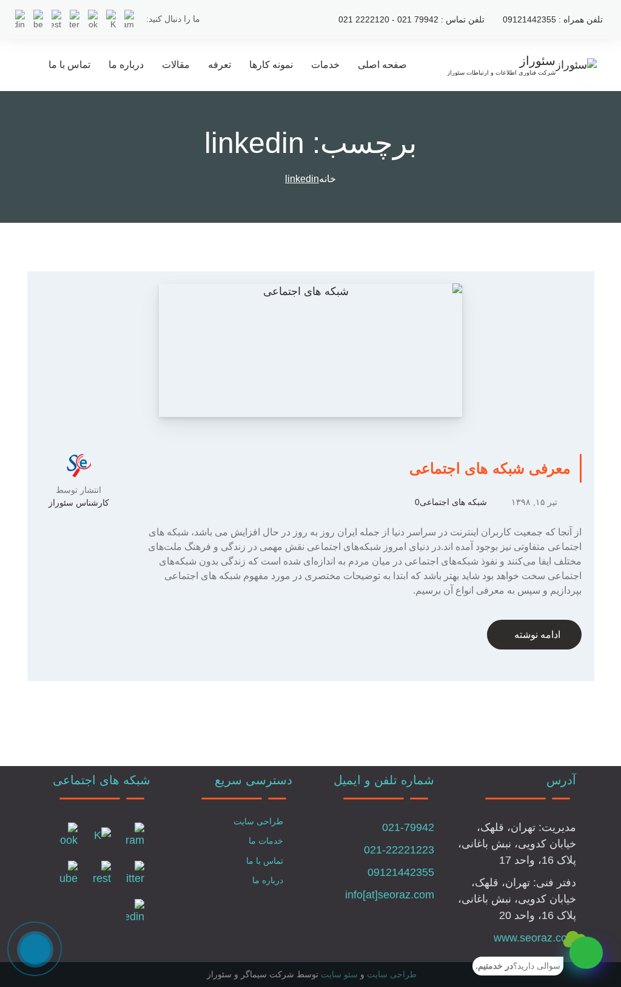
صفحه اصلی (382, 64)
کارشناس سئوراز (79, 502)
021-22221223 (399, 850)
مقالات (176, 64)
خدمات (325, 64)
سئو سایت (339, 974)
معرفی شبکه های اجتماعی (490, 468)
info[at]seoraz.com (389, 895)
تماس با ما (69, 64)
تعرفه (219, 64)
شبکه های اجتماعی (453, 502)
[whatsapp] (586, 953)
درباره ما (126, 64)
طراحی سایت (258, 821)
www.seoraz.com (535, 938)
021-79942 (408, 827)
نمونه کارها (271, 64)
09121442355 (401, 872)
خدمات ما (266, 841)
